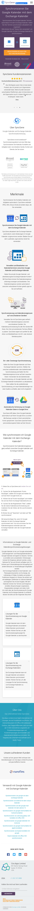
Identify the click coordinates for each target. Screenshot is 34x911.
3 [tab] (20, 108)
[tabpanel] (17, 93)
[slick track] (17, 772)
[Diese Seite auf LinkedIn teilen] (20, 854)
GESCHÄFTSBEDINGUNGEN (11, 901)
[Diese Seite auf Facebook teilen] (8, 854)
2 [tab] (17, 108)
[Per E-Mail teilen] (25, 854)
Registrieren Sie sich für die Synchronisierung (17, 52)
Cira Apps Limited (16, 907)
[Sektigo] (26, 64)
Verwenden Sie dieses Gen (12, 59)
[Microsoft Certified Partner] (8, 64)
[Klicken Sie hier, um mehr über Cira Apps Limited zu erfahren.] (5, 871)
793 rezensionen (27, 81)
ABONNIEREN (8, 893)
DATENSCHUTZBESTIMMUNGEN (13, 900)
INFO (4, 899)
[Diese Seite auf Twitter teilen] (14, 854)
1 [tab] (14, 108)
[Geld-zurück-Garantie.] (17, 64)
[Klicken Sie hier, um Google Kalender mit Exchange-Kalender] (17, 42)
